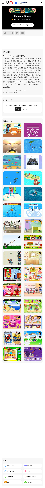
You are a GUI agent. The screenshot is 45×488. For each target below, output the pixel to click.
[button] (6, 87)
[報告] (17, 33)
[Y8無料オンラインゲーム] (9, 2)
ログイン (26, 109)
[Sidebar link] (3, 3)
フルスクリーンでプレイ (22, 25)
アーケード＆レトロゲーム (17, 90)
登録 (17, 109)
